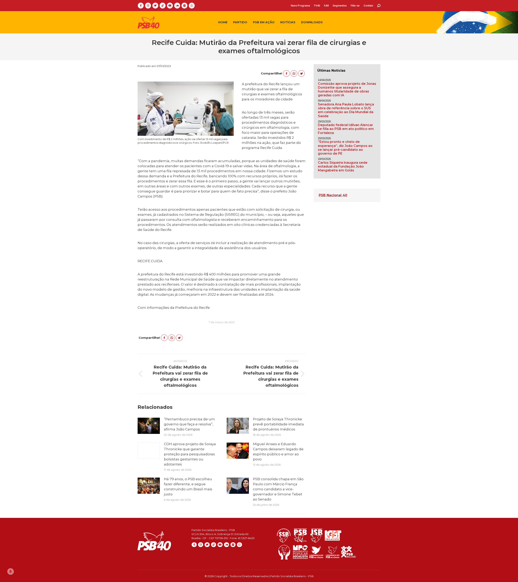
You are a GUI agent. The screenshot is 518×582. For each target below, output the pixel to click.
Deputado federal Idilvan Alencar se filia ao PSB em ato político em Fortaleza (346, 129)
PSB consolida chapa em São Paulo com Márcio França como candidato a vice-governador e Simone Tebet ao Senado (278, 489)
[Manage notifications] (10, 571)
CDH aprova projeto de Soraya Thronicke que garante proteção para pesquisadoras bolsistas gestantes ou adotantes (190, 454)
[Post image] (149, 426)
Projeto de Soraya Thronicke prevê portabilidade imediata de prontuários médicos (278, 424)
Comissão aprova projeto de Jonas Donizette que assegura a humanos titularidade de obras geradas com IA (347, 89)
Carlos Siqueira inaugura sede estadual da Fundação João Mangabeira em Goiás (342, 166)
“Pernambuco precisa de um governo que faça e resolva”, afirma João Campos (189, 424)
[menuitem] (300, 5)
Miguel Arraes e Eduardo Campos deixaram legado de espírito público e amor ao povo (278, 451)
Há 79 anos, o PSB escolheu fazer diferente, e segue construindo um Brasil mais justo (188, 486)
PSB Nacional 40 (333, 195)
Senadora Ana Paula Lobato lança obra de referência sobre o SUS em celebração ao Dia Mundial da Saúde (346, 110)
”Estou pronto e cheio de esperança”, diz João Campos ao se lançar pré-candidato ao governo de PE (345, 147)
